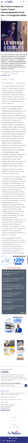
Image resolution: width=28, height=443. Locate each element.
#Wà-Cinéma (4, 79)
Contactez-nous (5, 408)
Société (4, 20)
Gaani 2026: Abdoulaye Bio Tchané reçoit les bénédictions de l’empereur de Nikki (12, 293)
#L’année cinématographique (8, 83)
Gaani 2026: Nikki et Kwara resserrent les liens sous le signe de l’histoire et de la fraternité (14, 272)
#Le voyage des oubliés (20, 83)
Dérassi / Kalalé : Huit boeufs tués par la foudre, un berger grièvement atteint (13, 300)
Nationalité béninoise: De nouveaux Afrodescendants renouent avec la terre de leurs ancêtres (13, 279)
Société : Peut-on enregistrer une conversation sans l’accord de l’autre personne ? (13, 307)
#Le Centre (11, 79)
